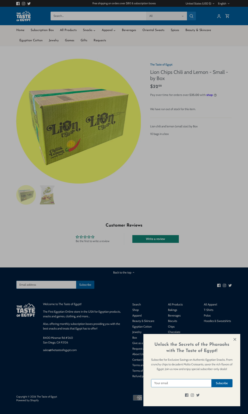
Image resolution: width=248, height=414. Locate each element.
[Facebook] (186, 395)
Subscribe (222, 383)
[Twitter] (198, 395)
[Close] (235, 339)
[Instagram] (192, 395)
